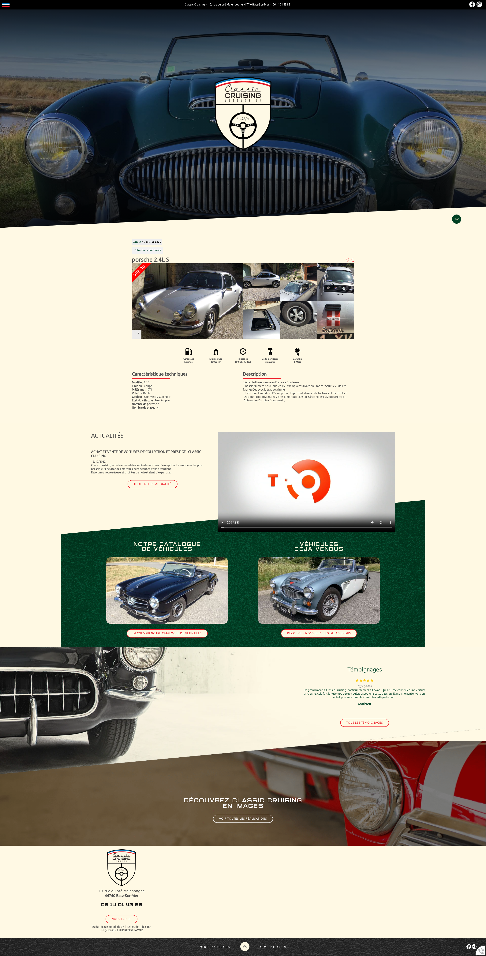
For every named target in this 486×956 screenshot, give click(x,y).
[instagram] (479, 6)
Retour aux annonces (147, 250)
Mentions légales (215, 947)
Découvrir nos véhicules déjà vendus (319, 633)
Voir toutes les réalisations (243, 819)
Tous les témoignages (364, 723)
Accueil (137, 241)
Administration (273, 947)
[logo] (121, 868)
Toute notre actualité (152, 484)
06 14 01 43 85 (121, 905)
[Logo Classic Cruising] (243, 114)
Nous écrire (121, 919)
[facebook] (472, 6)
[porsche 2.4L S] (187, 301)
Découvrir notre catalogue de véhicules (167, 633)
